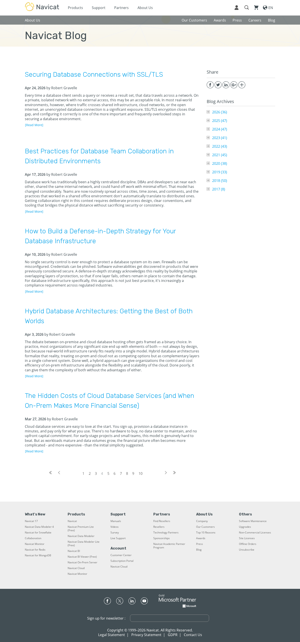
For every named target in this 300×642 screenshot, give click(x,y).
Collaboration (33, 538)
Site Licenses (247, 538)
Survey (114, 532)
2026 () (219, 112)
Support (98, 7)
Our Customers (205, 527)
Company (202, 521)
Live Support (118, 538)
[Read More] (34, 125)
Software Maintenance (253, 521)
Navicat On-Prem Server (82, 562)
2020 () (219, 163)
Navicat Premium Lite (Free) (81, 528)
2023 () (219, 137)
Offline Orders (247, 544)
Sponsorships (161, 538)
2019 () (219, 172)
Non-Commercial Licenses (255, 532)
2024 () (219, 129)
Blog (199, 549)
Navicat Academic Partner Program (169, 545)
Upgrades (245, 527)
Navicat (72, 521)
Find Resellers (161, 521)
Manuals (115, 521)
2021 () (219, 154)
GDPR (172, 634)
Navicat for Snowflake (38, 532)
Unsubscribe (246, 549)
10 (141, 473)
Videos (114, 527)
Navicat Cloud (76, 568)
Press (199, 544)
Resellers (158, 527)
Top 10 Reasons (205, 532)
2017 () (218, 189)
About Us (145, 7)
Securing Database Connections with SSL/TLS (94, 74)
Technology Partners (166, 532)
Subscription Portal (122, 561)
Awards (200, 538)
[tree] (241, 150)
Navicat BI (74, 551)
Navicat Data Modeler (81, 536)
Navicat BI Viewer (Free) (82, 557)
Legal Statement (111, 634)
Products (75, 7)
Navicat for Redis (35, 549)
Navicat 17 (31, 521)
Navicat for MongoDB (38, 555)
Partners (121, 7)
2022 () (219, 146)
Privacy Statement (146, 634)
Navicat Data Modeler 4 (39, 527)
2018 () (219, 180)
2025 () (219, 120)
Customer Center (121, 555)
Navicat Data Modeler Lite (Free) (83, 543)
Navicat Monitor (34, 544)
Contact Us (193, 634)
